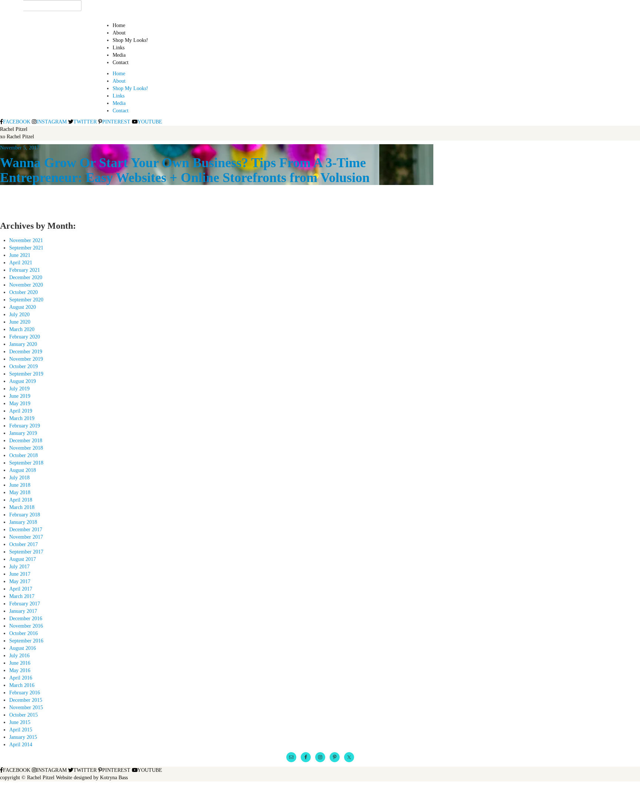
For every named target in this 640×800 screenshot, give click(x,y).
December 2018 (25, 440)
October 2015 (23, 715)
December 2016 (25, 618)
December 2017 (25, 529)
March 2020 (21, 329)
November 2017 (26, 537)
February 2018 (24, 515)
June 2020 (19, 322)
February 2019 (24, 426)
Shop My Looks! (130, 40)
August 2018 (22, 470)
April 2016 (20, 678)
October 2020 (23, 292)
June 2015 (19, 722)
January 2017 (23, 611)
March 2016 (21, 685)
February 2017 (24, 603)
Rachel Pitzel (13, 129)
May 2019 (19, 403)
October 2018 (23, 455)
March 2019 (21, 418)
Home (119, 25)
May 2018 (19, 492)
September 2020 (26, 300)
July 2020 (19, 314)
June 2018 (19, 485)
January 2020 (23, 344)
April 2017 (20, 589)
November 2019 (26, 359)
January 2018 (23, 522)
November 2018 (26, 448)
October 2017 (23, 544)
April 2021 (20, 262)
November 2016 (26, 626)
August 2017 (22, 559)
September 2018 (26, 463)
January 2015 (23, 737)
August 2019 (22, 381)
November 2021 (26, 240)
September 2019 (26, 374)
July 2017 (19, 566)
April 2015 (20, 730)
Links (118, 47)
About (119, 33)
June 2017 (19, 574)
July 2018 (19, 477)
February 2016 (24, 692)
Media (119, 55)
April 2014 (20, 744)
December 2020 (25, 277)
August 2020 (22, 307)
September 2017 (26, 552)
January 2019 (23, 433)
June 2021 (19, 255)
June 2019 (19, 396)
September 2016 (26, 641)
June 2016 (19, 663)
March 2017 (21, 596)
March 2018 (21, 507)
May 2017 (19, 581)
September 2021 (26, 248)
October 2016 (23, 633)
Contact (121, 62)
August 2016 (22, 648)
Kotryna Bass (114, 777)
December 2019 (25, 351)
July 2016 (19, 655)
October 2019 (23, 366)
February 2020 (24, 337)
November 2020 (26, 285)
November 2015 (26, 707)
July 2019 (19, 388)
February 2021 (24, 270)
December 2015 (25, 700)
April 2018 (20, 500)
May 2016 (19, 670)
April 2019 (20, 411)
